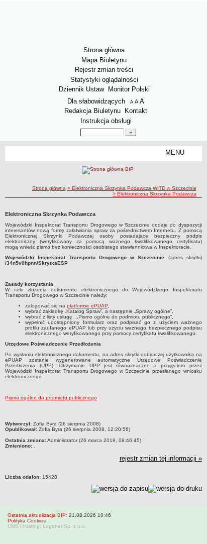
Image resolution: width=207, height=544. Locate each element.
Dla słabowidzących (96, 101)
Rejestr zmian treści (104, 69)
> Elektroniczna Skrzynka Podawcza (154, 193)
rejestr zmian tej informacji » (161, 458)
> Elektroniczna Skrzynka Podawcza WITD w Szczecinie (131, 188)
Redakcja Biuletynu (92, 111)
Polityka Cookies (27, 520)
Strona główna (104, 50)
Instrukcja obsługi (106, 121)
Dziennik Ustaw (81, 89)
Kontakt (136, 111)
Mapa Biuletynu (104, 60)
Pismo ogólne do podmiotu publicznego (51, 397)
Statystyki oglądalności (104, 79)
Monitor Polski (129, 89)
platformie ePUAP (87, 305)
